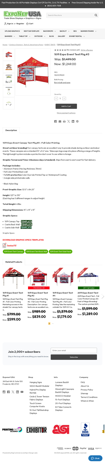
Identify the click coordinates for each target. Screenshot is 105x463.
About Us (85, 386)
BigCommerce (16, 453)
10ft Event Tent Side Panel (60, 251)
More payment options (66, 113)
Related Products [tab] (14, 262)
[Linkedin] (73, 121)
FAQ (83, 382)
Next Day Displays (31, 31)
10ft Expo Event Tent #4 (63, 294)
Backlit (63, 31)
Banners (8, 36)
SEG (75, 31)
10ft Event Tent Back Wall (36, 251)
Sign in (10, 23)
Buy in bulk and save (62, 82)
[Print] (64, 121)
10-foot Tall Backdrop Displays (39, 411)
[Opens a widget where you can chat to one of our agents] (95, 458)
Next (103, 295)
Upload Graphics (12, 31)
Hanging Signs (36, 382)
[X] (68, 121)
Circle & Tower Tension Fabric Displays (39, 398)
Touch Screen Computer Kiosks (37, 405)
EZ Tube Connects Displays (63, 408)
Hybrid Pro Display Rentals (38, 391)
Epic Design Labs (31, 453)
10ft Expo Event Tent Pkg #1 (13, 294)
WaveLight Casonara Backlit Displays (64, 390)
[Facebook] (55, 121)
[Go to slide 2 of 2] (53, 323)
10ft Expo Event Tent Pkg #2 (38, 294)
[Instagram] (4, 392)
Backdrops (48, 31)
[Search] (96, 15)
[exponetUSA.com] (23, 15)
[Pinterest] (77, 121)
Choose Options (14, 281)
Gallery (61, 36)
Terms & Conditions (89, 397)
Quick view (12, 277)
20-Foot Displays (63, 403)
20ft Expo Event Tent (88, 293)
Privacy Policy (87, 389)
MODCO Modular (63, 396)
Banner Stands (87, 31)
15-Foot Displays (62, 399)
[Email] (60, 121)
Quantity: (57, 94)
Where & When (87, 401)
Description (11, 130)
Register (20, 23)
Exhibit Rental (75, 36)
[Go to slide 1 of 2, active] (49, 323)
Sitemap (84, 393)
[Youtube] (22, 392)
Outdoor (38, 36)
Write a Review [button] (87, 50)
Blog (51, 36)
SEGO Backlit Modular (39, 386)
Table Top (23, 36)
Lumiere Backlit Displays (62, 384)
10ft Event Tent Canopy (13, 251)
